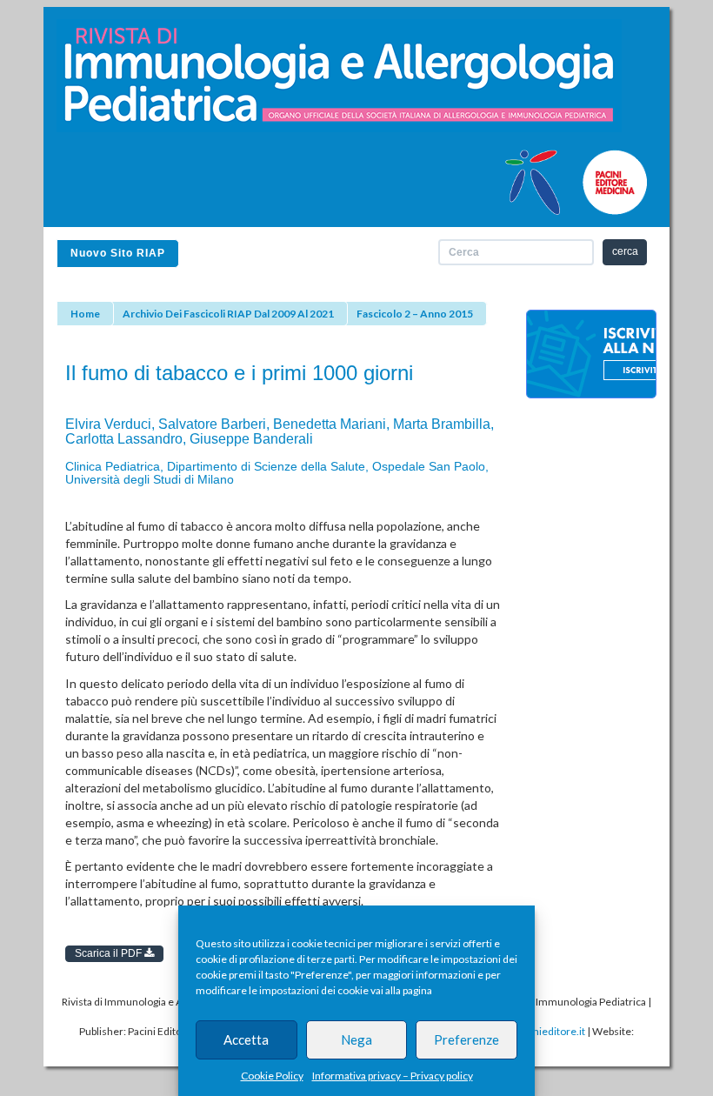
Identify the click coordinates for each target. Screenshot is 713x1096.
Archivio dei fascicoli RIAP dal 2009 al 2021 (228, 313)
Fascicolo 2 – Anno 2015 (414, 313)
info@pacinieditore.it (536, 1031)
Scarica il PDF (109, 953)
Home (85, 313)
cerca (625, 251)
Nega (356, 1039)
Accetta (246, 1039)
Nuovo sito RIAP (117, 253)
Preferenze (466, 1039)
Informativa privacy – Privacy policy (392, 1075)
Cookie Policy (272, 1075)
